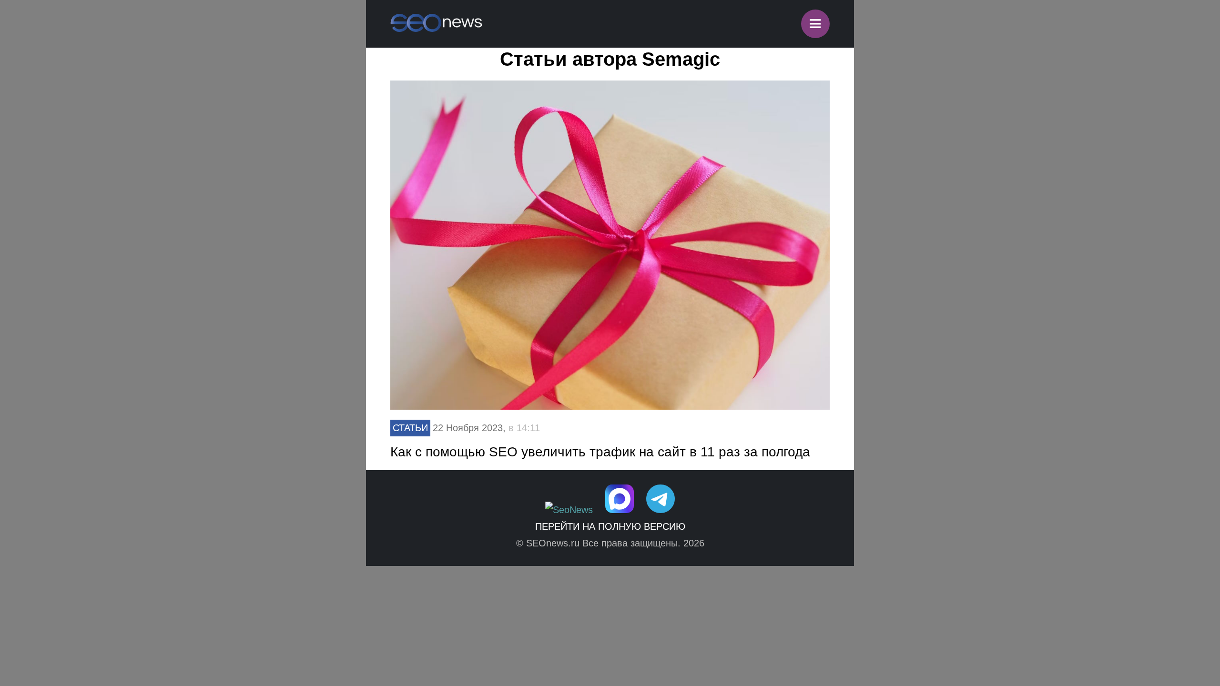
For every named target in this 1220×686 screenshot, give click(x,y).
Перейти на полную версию (610, 526)
